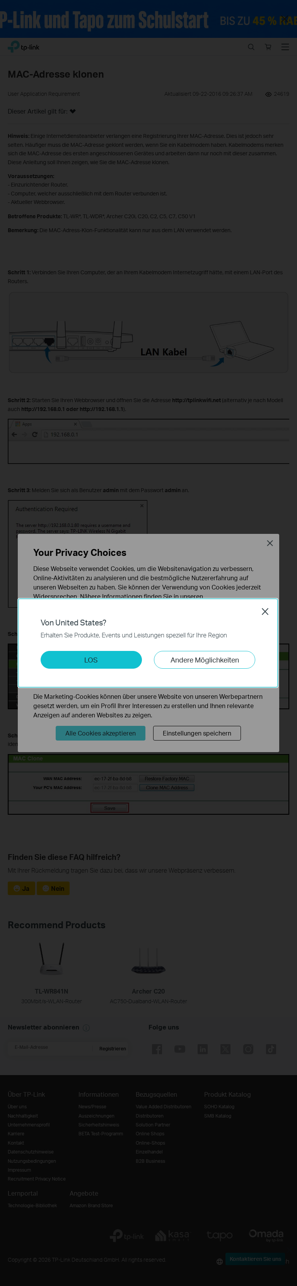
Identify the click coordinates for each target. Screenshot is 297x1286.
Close (265, 611)
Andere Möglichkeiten (205, 659)
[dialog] (148, 643)
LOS (91, 659)
